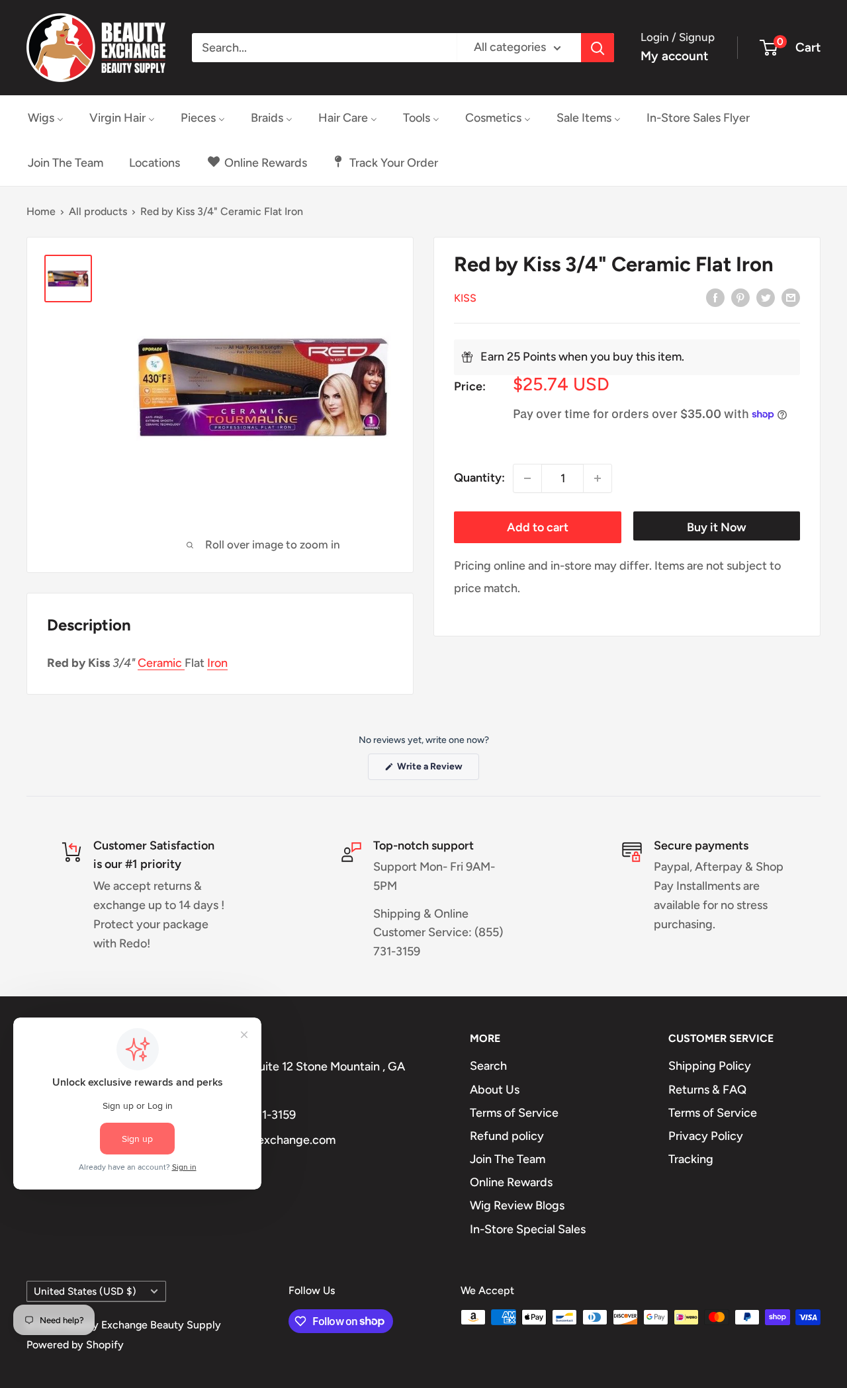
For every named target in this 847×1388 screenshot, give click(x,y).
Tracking (690, 1159)
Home (41, 211)
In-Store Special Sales (528, 1229)
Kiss (465, 298)
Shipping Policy (709, 1066)
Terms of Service (514, 1113)
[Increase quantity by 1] (597, 478)
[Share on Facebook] (715, 297)
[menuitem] (45, 118)
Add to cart (537, 527)
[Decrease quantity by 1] (527, 478)
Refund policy (507, 1136)
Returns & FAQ (707, 1089)
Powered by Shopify (75, 1344)
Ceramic (161, 663)
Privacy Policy (705, 1136)
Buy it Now (716, 527)
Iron (217, 663)
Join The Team (507, 1159)
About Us (494, 1089)
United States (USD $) (85, 1291)
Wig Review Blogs (517, 1205)
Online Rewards (511, 1182)
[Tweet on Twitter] (765, 297)
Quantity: (479, 477)
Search (488, 1066)
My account (674, 56)
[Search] (597, 47)
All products (98, 211)
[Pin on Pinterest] (740, 297)
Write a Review (437, 770)
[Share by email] (790, 297)
